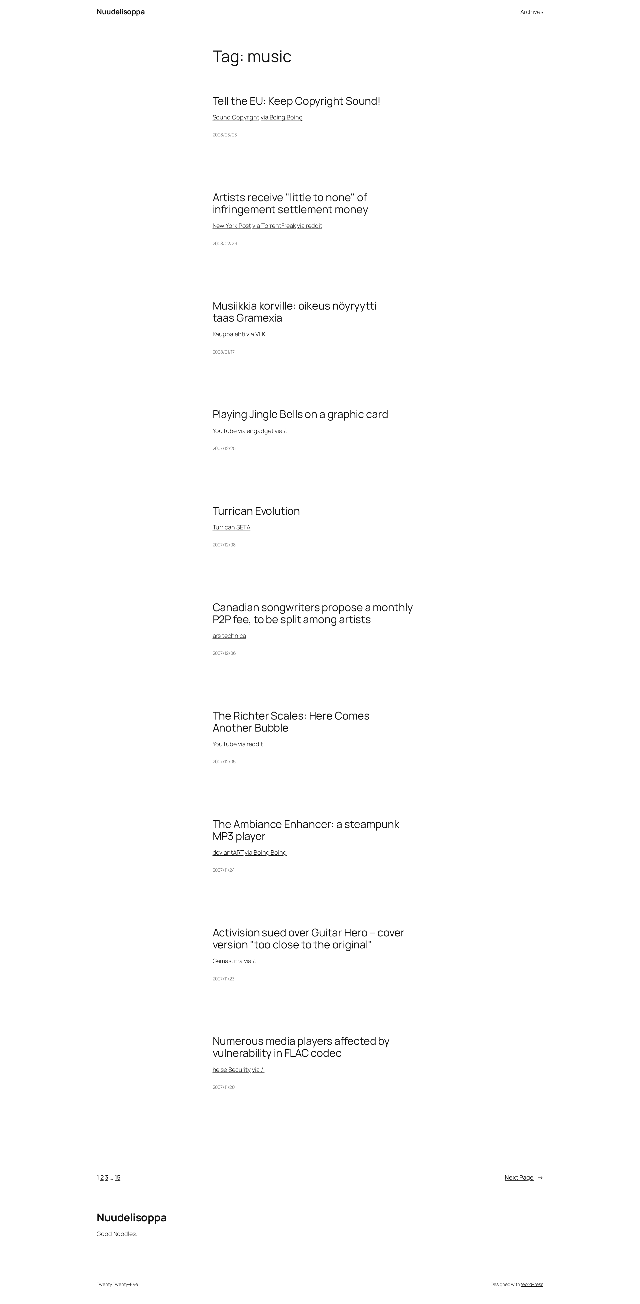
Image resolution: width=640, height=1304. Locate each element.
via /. (281, 431)
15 (117, 1177)
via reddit (309, 226)
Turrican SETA (232, 527)
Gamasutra (228, 961)
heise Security (232, 1069)
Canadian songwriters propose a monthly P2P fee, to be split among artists (313, 613)
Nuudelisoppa (121, 12)
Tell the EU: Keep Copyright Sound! (297, 101)
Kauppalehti (229, 334)
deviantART (228, 852)
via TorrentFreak (274, 226)
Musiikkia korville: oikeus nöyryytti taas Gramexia (295, 312)
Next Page (524, 1177)
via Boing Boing (282, 117)
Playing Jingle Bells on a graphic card (300, 414)
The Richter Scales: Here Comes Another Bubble (291, 722)
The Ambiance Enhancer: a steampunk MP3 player (306, 830)
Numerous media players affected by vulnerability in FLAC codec (301, 1047)
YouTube (225, 431)
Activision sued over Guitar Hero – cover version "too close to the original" (309, 938)
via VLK (255, 334)
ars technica (229, 635)
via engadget (256, 431)
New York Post (232, 226)
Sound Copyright (236, 117)
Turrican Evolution (256, 511)
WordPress (532, 1284)
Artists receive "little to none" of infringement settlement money (290, 203)
